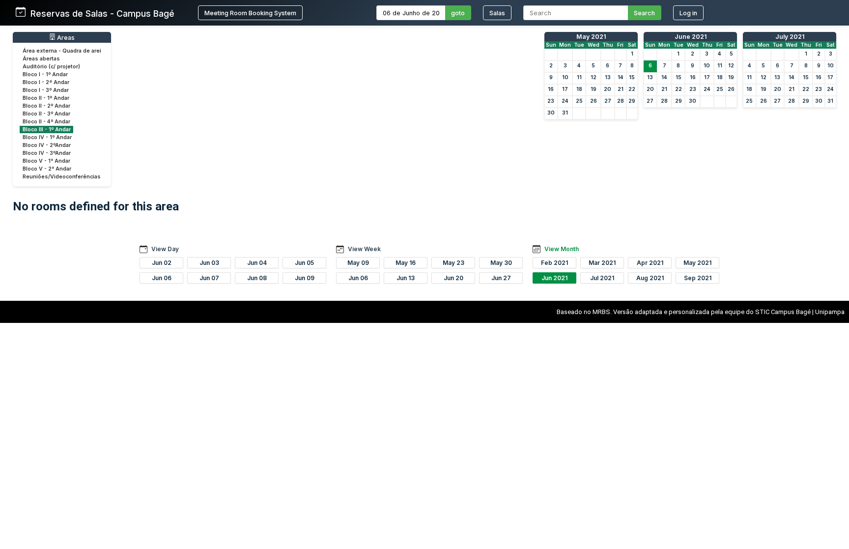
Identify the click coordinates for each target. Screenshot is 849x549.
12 (593, 77)
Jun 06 (161, 278)
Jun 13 (405, 278)
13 (608, 77)
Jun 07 (209, 278)
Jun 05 (304, 262)
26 (593, 101)
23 (550, 101)
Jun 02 (161, 262)
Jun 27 (501, 278)
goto (458, 13)
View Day (165, 249)
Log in (688, 13)
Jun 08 (257, 278)
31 (565, 113)
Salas (497, 13)
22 (631, 89)
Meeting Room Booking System (250, 13)
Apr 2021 (650, 262)
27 (607, 101)
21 (620, 89)
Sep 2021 (697, 278)
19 (593, 89)
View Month (561, 249)
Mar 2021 (602, 262)
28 (620, 101)
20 (607, 89)
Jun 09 (304, 278)
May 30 (501, 262)
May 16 (406, 262)
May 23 (453, 262)
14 (620, 77)
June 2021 (691, 36)
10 (565, 77)
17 (565, 89)
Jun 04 (257, 262)
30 (551, 113)
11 (579, 77)
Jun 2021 (554, 278)
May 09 (358, 262)
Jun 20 (453, 278)
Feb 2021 (554, 262)
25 (579, 101)
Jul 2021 (602, 278)
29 (631, 101)
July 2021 (789, 36)
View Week (364, 249)
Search (644, 13)
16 (551, 89)
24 (565, 101)
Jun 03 (209, 262)
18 (579, 89)
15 (632, 77)
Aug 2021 (650, 278)
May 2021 (591, 36)
